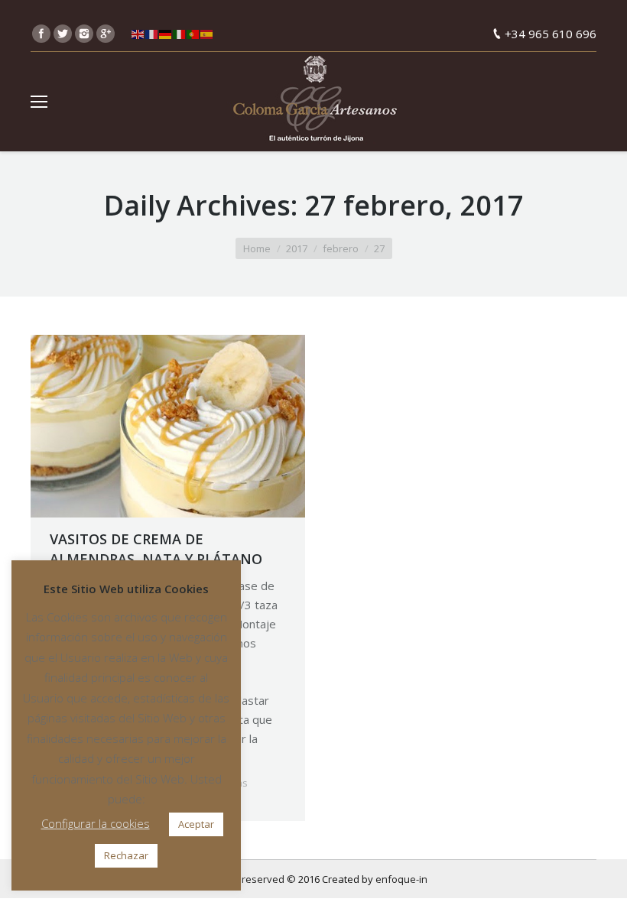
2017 (296, 248)
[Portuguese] (193, 33)
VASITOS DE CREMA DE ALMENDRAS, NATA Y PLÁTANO (156, 549)
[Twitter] (63, 33)
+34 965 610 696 (550, 33)
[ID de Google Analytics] (105, 33)
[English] (138, 33)
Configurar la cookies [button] (95, 823)
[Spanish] (207, 33)
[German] (166, 33)
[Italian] (180, 33)
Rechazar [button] (126, 855)
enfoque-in (401, 879)
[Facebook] (41, 33)
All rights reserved (242, 879)
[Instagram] (84, 33)
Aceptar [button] (196, 824)
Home (257, 248)
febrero (341, 248)
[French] (152, 33)
